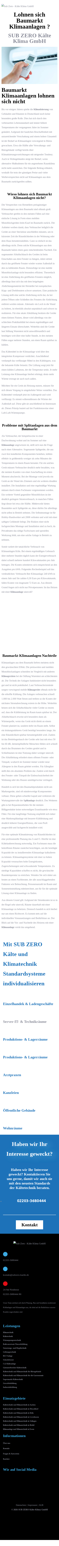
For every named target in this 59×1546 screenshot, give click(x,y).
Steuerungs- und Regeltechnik (14, 1348)
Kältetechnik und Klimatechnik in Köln (18, 1413)
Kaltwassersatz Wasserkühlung (15, 1344)
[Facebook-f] (7, 1481)
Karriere (6, 1459)
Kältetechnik (8, 1336)
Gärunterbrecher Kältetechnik (14, 1368)
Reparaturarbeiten (20, 805)
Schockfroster (8, 1360)
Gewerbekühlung (9, 1383)
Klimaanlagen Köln (11, 551)
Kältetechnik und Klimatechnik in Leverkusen (21, 1417)
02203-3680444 (10, 1260)
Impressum (32, 1505)
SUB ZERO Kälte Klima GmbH (29, 38)
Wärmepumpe (18, 412)
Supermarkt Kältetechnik (13, 1379)
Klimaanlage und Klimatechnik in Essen (18, 1429)
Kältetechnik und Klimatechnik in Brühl (18, 1425)
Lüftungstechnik (9, 1352)
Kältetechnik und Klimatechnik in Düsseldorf (20, 1409)
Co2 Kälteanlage (9, 1364)
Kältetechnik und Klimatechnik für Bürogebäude (22, 1372)
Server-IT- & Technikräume (25, 1022)
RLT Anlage (7, 1356)
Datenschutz (21, 1505)
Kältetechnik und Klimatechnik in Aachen (19, 1405)
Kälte (16, 365)
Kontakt (6, 1448)
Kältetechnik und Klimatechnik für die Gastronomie (23, 1375)
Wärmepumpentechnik (12, 1340)
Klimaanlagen (35, 177)
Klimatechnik (8, 1332)
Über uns (6, 1443)
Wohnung (6, 780)
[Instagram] (19, 1481)
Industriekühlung (10, 1387)
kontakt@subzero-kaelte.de (16, 1275)
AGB (41, 1505)
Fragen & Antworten (11, 1454)
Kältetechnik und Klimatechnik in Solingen (19, 1421)
